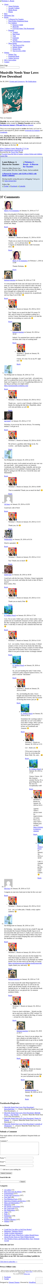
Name (2, 1158)
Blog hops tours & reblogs (13, 1192)
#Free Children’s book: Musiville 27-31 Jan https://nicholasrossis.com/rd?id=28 (14, 149)
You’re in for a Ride (19, 51)
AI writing (7, 1190)
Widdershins (8, 539)
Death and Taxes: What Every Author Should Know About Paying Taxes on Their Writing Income (21, 1236)
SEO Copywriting (10, 60)
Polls (5, 1214)
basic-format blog (10, 181)
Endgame (16, 38)
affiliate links (27, 1273)
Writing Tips (12, 54)
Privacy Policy (29, 1271)
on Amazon (16, 125)
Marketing (7, 1205)
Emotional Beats (13, 56)
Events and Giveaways (17, 81)
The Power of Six (18, 45)
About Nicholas (13, 6)
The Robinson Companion (21, 41)
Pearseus (11, 30)
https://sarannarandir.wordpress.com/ (16, 386)
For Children (12, 23)
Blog (5, 14)
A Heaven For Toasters (16, 19)
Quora (6, 1218)
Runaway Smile (18, 25)
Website (2, 1165)
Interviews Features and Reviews (15, 1201)
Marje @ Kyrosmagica (11, 211)
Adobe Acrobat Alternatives (13, 1233)
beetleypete (8, 575)
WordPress (32, 1282)
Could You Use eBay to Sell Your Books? (18, 1229)
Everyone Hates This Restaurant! (23, 28)
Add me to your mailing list (11, 1169)
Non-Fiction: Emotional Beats (18, 21)
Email (2, 1162)
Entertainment (8, 1193)
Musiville (16, 27)
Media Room (12, 10)
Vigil (14, 36)
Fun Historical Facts (10, 1199)
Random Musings (10, 1219)
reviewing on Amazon (32, 130)
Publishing (7, 1216)
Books (6, 17)
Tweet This (14, 152)
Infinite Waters (17, 47)
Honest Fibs (16, 49)
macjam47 (7, 421)
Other (6, 1212)
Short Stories (12, 43)
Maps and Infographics (11, 1203)
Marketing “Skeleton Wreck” (13, 1231)
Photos (10, 12)
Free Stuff (7, 1197)
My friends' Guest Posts (12, 1206)
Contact (6, 62)
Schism (15, 40)
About (6, 4)
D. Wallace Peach (10, 615)
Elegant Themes (14, 1282)
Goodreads (3, 132)
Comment (4, 1141)
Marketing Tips (9, 15)
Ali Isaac (7, 504)
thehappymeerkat (9, 280)
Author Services (13, 58)
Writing (6, 52)
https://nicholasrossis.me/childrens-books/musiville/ (25, 963)
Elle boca (7, 888)
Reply (6, 227)
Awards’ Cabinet (13, 8)
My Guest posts (9, 1208)
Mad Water (16, 34)
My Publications (31, 81)
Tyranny (15, 32)
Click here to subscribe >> (8, 1262)
